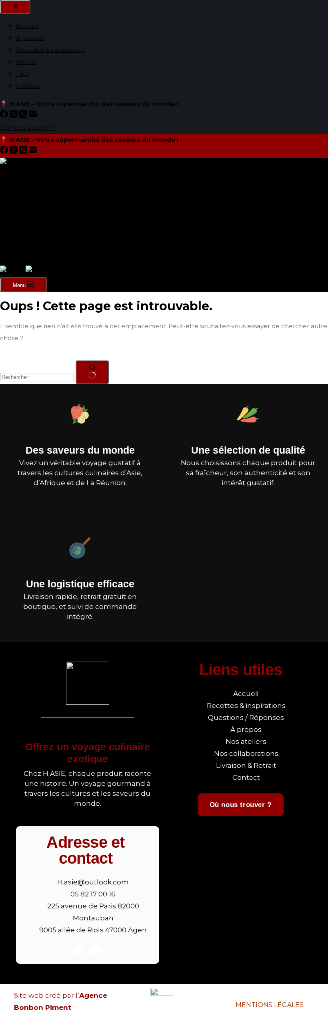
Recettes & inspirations (50, 205)
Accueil (27, 181)
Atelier (26, 217)
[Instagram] (14, 151)
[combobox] (37, 377)
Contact (28, 241)
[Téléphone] (24, 151)
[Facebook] (5, 151)
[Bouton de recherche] (92, 372)
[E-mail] (33, 151)
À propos (30, 193)
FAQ (23, 229)
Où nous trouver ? (27, 259)
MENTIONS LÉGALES (270, 1005)
